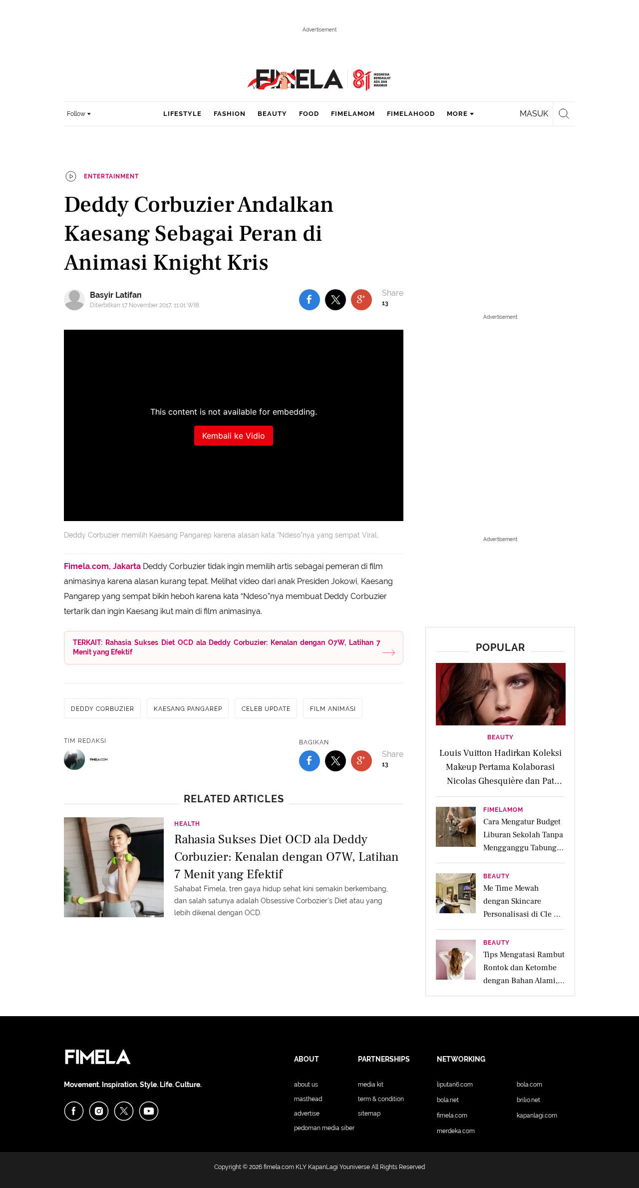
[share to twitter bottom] (335, 760)
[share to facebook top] (309, 299)
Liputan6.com (455, 1084)
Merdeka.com (456, 1131)
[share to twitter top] (335, 299)
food (309, 113)
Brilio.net (528, 1100)
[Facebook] (74, 1111)
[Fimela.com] (98, 759)
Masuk (534, 113)
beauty (272, 113)
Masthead (308, 1099)
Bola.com (529, 1084)
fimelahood (411, 113)
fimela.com (279, 1167)
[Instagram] (99, 1111)
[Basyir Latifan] (77, 299)
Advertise (307, 1113)
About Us (306, 1084)
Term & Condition (381, 1099)
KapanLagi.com (537, 1115)
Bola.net (448, 1100)
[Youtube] (149, 1111)
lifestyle (182, 113)
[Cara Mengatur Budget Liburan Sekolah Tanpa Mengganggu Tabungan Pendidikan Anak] (456, 830)
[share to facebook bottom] (309, 760)
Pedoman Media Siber (324, 1128)
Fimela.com (452, 1115)
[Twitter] (124, 1111)
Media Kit (370, 1084)
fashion (230, 113)
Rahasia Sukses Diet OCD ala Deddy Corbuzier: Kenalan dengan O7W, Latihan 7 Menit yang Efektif (286, 856)
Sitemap (369, 1113)
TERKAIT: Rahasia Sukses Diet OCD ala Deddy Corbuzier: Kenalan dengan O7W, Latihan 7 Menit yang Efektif (226, 647)
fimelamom (353, 113)
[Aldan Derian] (74, 759)
